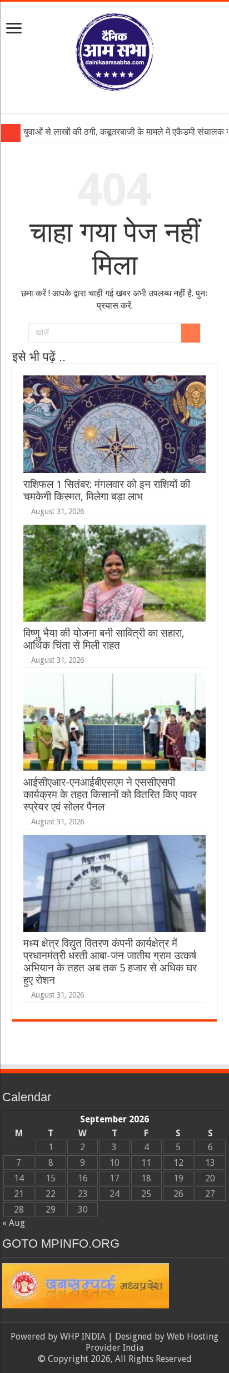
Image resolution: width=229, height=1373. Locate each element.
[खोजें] (190, 333)
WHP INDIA (83, 1336)
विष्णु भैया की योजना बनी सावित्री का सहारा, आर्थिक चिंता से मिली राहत (104, 639)
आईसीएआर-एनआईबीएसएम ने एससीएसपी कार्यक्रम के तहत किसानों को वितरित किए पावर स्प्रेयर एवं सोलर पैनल (110, 794)
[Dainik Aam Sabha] (114, 49)
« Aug (13, 1223)
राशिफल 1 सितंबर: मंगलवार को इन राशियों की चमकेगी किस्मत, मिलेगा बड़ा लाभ (106, 490)
